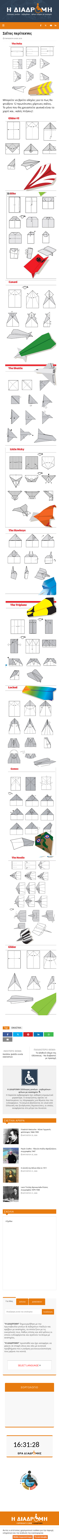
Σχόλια (22, 1302)
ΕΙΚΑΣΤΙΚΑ (16, 1027)
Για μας (9, 1301)
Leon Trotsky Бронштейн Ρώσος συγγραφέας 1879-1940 (34, 1188)
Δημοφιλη (37, 1302)
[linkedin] (55, 25)
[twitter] (45, 25)
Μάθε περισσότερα (22, 1537)
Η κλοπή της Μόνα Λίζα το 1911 (34, 1168)
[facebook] (41, 25)
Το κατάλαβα (40, 1537)
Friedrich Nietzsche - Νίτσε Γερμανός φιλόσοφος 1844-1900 (36, 1130)
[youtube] (51, 25)
